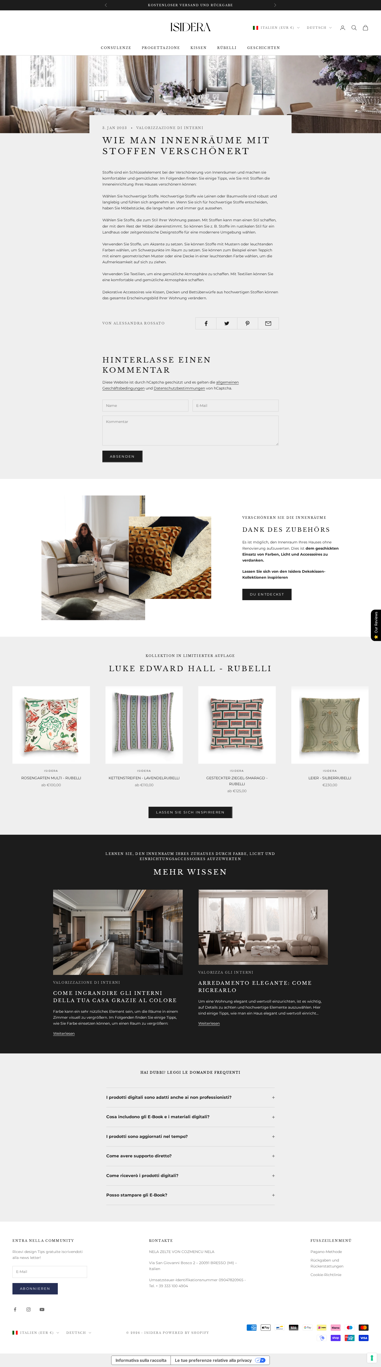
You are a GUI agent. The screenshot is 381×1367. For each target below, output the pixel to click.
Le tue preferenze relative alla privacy (213, 1360)
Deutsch (317, 28)
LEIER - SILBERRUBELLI (329, 778)
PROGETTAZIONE (161, 48)
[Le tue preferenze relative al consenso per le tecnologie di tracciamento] (372, 1358)
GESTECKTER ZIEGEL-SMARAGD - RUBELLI (236, 781)
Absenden (122, 456)
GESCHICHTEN (263, 48)
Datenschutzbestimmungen (179, 388)
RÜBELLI (227, 48)
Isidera (51, 771)
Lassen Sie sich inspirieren (190, 812)
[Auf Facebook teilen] (206, 323)
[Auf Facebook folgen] (15, 1309)
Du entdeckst (267, 594)
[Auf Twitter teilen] (226, 323)
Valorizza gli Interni (225, 972)
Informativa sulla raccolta (141, 1360)
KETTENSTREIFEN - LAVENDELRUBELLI (144, 778)
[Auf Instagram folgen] (28, 1309)
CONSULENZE (116, 48)
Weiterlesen (64, 1033)
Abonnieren (35, 1288)
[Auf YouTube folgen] (42, 1309)
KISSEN (198, 48)
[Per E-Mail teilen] (268, 323)
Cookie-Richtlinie (326, 1274)
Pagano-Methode (326, 1251)
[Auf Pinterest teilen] (247, 323)
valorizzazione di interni (169, 128)
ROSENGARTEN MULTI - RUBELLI (51, 778)
